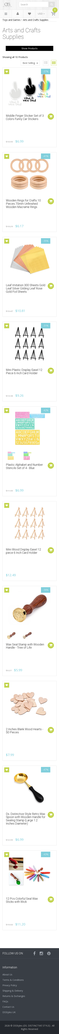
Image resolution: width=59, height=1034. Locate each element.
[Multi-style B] (29, 456)
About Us (7, 974)
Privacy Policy (9, 985)
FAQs (5, 1001)
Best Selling (29, 62)
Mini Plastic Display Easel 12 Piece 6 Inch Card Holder (24, 371)
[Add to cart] (51, 116)
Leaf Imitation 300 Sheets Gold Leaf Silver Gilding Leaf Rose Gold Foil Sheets (25, 288)
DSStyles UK (9, 1012)
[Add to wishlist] (6, 71)
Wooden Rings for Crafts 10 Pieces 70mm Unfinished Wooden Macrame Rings (23, 204)
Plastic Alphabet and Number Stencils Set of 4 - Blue (24, 466)
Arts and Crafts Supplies (35, 19)
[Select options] (51, 465)
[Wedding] (29, 635)
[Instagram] (41, 953)
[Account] (18, 14)
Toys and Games (11, 19)
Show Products (29, 48)
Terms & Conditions (13, 979)
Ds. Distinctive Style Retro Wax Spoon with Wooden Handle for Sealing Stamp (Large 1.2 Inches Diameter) (25, 818)
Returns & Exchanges (13, 996)
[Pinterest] (49, 953)
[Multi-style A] (13, 456)
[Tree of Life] (13, 635)
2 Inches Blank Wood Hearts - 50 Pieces (24, 730)
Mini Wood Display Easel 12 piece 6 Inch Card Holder (23, 551)
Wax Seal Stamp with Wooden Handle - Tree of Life (25, 646)
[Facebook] (34, 953)
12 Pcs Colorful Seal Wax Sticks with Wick (22, 900)
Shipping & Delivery (12, 990)
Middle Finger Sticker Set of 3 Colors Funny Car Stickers (25, 117)
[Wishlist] (29, 14)
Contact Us (8, 1006)
